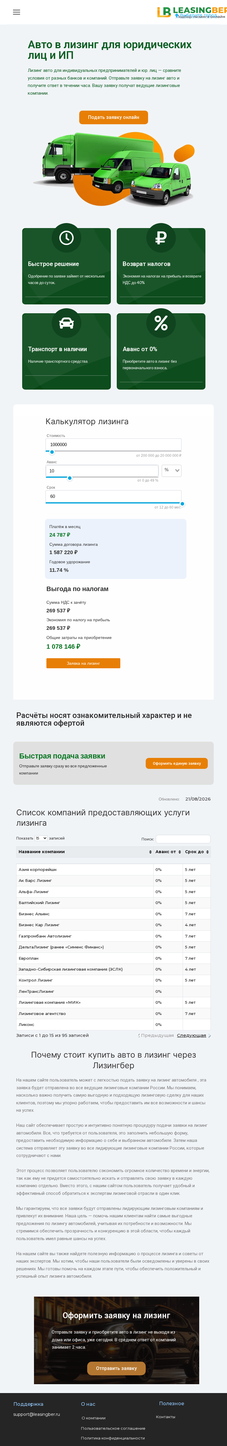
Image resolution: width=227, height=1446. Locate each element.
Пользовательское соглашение (113, 1428)
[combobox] (168, 479)
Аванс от (165, 851)
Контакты (165, 1416)
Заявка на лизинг (83, 663)
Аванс (52, 462)
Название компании (42, 851)
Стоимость (56, 436)
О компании (94, 1418)
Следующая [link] (191, 1035)
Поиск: (148, 839)
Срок (51, 487)
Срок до (194, 851)
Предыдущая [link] (157, 1035)
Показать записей (40, 838)
